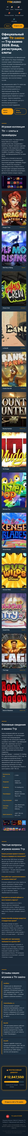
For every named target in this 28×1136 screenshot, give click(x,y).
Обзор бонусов (18, 111)
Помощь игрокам (9, 14)
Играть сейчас (5, 111)
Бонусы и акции (19, 14)
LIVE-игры (14, 20)
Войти (8, 26)
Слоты (12, 8)
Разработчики (18, 8)
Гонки (7, 8)
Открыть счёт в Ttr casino (14, 1102)
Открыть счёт (18, 26)
